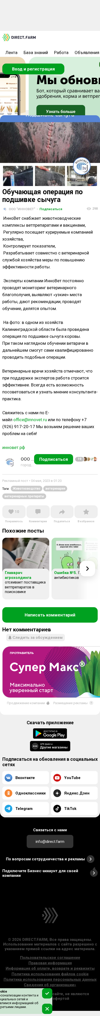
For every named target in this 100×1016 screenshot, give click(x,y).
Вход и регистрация (33, 69)
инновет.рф (13, 447)
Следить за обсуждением (38, 637)
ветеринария (55, 488)
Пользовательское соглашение (50, 957)
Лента (11, 52)
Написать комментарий (50, 614)
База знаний (36, 52)
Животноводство (26, 488)
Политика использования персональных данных (50, 979)
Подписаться (49, 209)
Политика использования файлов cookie (50, 974)
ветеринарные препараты (24, 496)
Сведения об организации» (50, 985)
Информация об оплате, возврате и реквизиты (50, 968)
